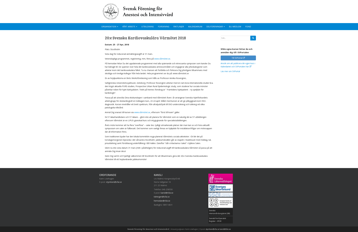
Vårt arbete (129, 26)
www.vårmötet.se (162, 58)
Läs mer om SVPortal (230, 71)
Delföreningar (214, 26)
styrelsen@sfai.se (114, 182)
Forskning (163, 26)
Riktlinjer (178, 26)
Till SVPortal (237, 58)
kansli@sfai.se (167, 192)
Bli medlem (235, 26)
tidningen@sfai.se (162, 196)
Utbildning (147, 26)
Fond (248, 26)
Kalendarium (195, 26)
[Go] (253, 38)
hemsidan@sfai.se (162, 200)
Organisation (109, 26)
